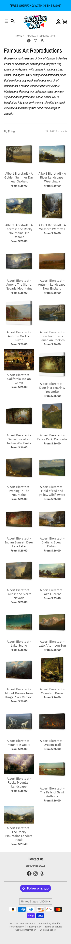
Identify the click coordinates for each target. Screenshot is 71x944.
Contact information (25, 929)
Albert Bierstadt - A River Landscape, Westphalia (52, 177)
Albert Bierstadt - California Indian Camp (19, 379)
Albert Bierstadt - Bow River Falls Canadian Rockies (52, 336)
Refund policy (16, 926)
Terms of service (53, 926)
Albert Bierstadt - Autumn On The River (19, 336)
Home (19, 35)
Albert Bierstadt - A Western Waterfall (52, 227)
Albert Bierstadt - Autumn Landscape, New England (52, 284)
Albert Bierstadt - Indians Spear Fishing (52, 542)
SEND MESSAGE (35, 865)
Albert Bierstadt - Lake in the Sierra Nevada (19, 594)
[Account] (58, 21)
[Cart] (64, 21)
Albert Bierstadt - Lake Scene (19, 643)
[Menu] (6, 21)
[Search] (12, 21)
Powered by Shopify (49, 923)
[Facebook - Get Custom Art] (28, 40)
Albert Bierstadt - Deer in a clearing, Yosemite (52, 387)
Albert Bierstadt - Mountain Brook (52, 691)
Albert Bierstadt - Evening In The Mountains (19, 491)
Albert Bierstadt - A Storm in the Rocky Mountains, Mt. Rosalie (19, 231)
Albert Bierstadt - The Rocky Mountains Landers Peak (19, 834)
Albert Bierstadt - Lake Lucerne (52, 592)
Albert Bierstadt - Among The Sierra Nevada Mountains (19, 284)
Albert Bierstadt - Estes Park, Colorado (52, 437)
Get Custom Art (27, 923)
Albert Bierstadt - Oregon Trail (52, 743)
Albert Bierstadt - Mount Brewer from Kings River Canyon (19, 693)
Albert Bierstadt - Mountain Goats (19, 743)
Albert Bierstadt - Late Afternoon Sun (52, 643)
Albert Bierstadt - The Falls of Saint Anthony (52, 792)
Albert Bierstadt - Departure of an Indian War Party (19, 439)
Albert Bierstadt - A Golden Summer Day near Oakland (19, 177)
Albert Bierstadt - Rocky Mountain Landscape (19, 782)
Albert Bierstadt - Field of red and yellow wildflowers (52, 491)
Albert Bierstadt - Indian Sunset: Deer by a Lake (19, 542)
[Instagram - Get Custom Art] (35, 40)
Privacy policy (34, 926)
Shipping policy (48, 929)
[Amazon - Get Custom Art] (42, 40)
